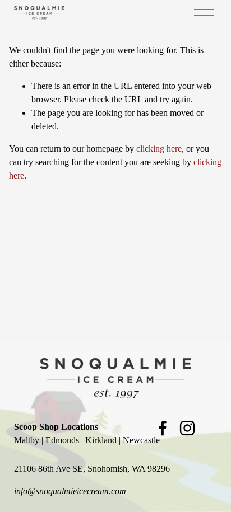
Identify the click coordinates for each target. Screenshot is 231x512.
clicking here (159, 148)
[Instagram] (187, 428)
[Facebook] (162, 428)
